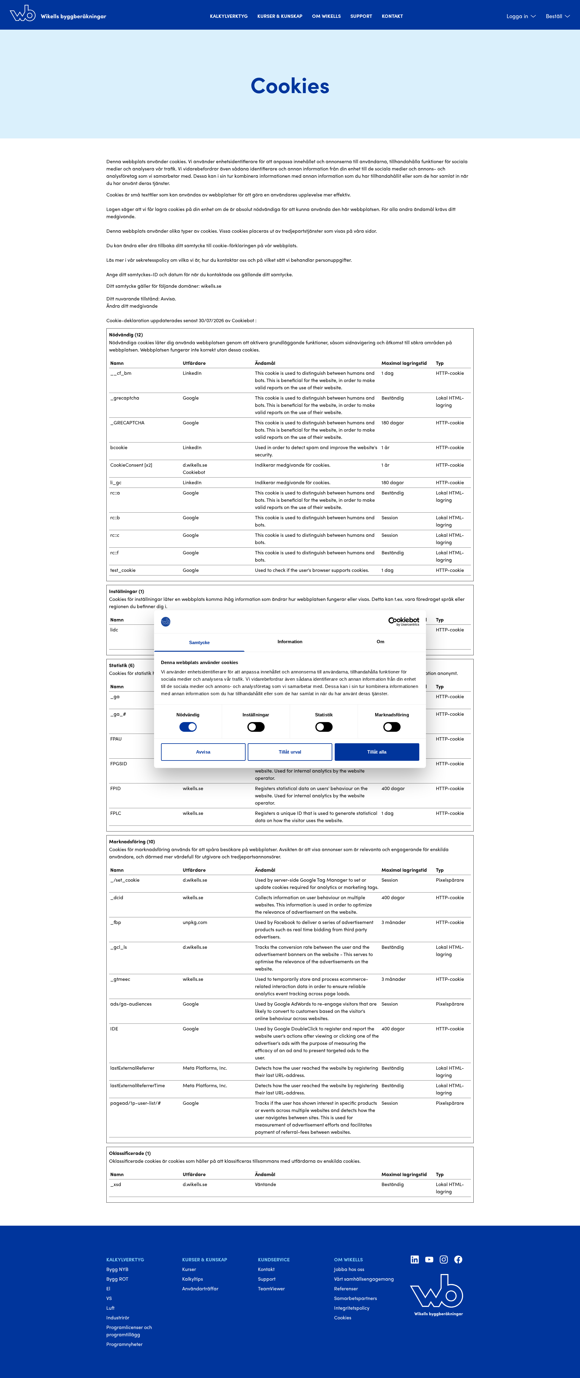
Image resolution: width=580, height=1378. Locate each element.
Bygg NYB (117, 1269)
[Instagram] (444, 1259)
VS (109, 1298)
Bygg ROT (117, 1278)
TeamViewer (271, 1288)
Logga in (517, 16)
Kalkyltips (192, 1278)
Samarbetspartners (355, 1298)
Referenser (346, 1288)
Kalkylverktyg (229, 15)
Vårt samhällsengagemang (364, 1278)
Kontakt (392, 15)
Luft (110, 1307)
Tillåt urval (290, 751)
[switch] (256, 727)
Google (191, 397)
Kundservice (274, 1259)
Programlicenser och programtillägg (129, 1331)
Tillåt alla (376, 751)
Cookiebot (243, 320)
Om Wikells (326, 15)
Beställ (554, 16)
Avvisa (203, 751)
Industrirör (117, 1317)
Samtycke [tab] (199, 642)
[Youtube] (429, 1259)
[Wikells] (58, 12)
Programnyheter (124, 1344)
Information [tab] (290, 641)
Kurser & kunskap (279, 15)
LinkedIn (192, 372)
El (108, 1288)
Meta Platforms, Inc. (205, 1067)
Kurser (189, 1269)
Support (361, 15)
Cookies (342, 1317)
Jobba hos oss (349, 1269)
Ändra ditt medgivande (132, 305)
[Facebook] (458, 1259)
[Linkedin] (415, 1259)
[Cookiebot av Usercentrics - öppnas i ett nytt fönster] (392, 621)
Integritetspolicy (351, 1307)
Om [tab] (380, 641)
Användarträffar (200, 1288)
